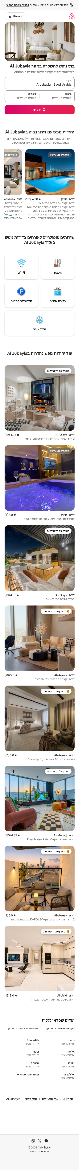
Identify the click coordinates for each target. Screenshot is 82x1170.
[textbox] (57, 98)
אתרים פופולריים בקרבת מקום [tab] (22, 1028)
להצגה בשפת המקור (17, 5)
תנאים (33, 1151)
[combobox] (40, 84)
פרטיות (45, 1151)
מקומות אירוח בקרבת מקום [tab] (60, 1028)
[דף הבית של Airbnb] (72, 16)
